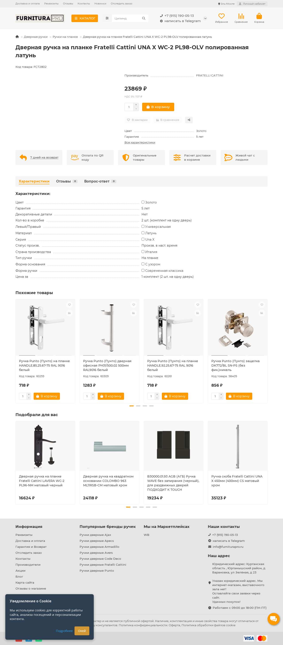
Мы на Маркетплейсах (166, 526)
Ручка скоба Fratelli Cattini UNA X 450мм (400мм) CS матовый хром (236, 480)
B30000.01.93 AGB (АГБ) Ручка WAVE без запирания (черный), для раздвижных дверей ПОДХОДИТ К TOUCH (173, 483)
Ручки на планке (65, 36)
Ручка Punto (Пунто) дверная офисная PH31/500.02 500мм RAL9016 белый (107, 365)
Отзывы (68, 3)
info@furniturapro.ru (228, 546)
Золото (201, 131)
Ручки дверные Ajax (95, 535)
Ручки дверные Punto (97, 570)
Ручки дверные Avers (96, 552)
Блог (19, 576)
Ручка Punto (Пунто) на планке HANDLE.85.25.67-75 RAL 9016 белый (44, 365)
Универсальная (158, 227)
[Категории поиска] (107, 18)
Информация (28, 526)
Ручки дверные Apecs (97, 540)
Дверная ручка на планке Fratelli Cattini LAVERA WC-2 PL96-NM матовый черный (41, 480)
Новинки (100, 3)
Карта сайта (24, 582)
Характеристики (34, 181)
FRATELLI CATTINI (209, 75)
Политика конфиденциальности (143, 625)
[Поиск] (143, 18)
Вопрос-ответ (99, 181)
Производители (27, 564)
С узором (152, 264)
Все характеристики (139, 142)
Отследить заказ (121, 3)
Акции (20, 570)
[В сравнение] (69, 313)
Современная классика (164, 271)
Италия (151, 252)
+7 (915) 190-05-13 (179, 15)
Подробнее (64, 631)
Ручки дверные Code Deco (100, 558)
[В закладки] (69, 304)
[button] (16, 350)
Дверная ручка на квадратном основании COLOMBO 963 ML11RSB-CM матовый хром (108, 480)
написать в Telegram (182, 21)
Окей (82, 631)
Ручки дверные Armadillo (99, 546)
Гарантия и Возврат (31, 546)
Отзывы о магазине (30, 588)
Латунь (151, 233)
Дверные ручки (36, 36)
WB (146, 535)
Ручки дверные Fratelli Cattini (103, 564)
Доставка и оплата (27, 3)
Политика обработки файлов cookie (208, 625)
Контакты (84, 3)
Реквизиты (51, 3)
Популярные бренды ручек (108, 526)
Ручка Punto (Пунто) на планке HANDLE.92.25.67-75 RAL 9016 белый (172, 365)
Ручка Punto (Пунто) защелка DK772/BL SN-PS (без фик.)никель (235, 365)
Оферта (174, 625)
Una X (149, 240)
